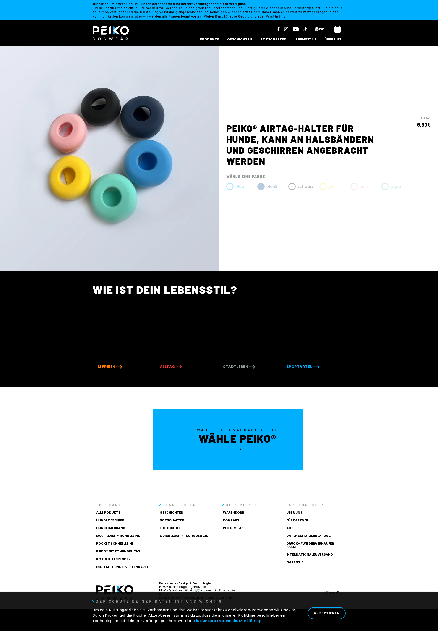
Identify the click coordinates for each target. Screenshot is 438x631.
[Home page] (111, 33)
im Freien (106, 366)
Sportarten (300, 366)
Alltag (168, 366)
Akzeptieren (327, 613)
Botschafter (273, 39)
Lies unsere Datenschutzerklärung (227, 620)
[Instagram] (286, 29)
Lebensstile (305, 39)
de (321, 29)
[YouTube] (295, 29)
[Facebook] (278, 29)
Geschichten (239, 39)
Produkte (209, 39)
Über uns (332, 39)
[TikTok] (305, 29)
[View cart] (337, 29)
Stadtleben (236, 366)
